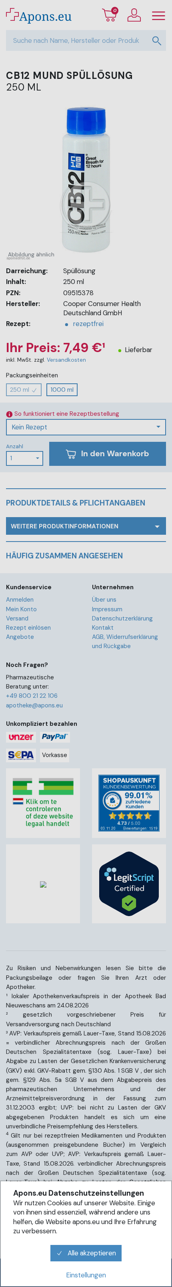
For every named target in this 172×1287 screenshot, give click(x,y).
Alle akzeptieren (91, 1253)
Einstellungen (86, 1275)
